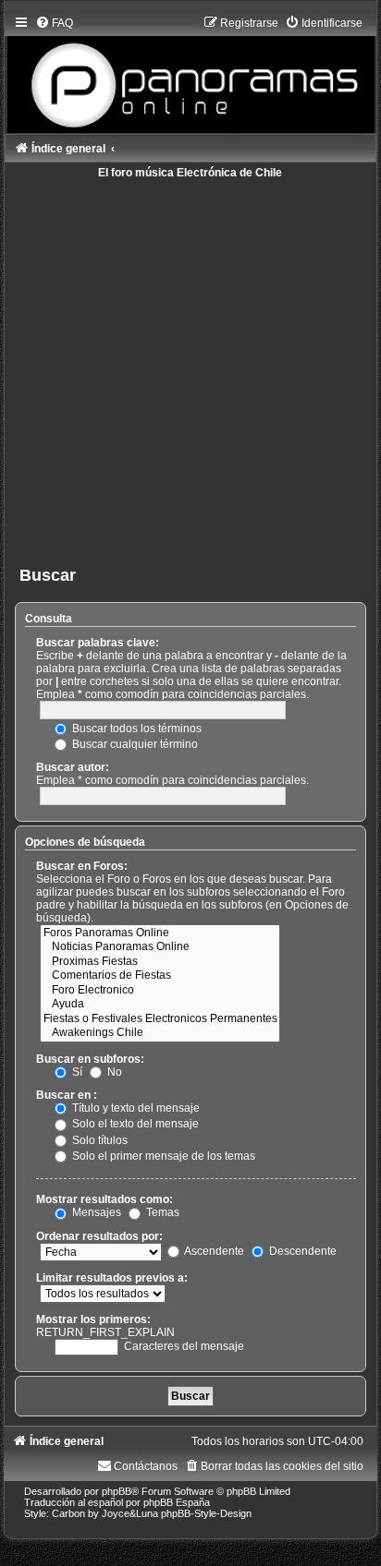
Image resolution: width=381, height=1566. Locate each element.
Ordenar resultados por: (99, 1236)
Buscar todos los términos (135, 728)
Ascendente (213, 1251)
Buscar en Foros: (82, 866)
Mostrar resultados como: (104, 1199)
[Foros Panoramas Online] (160, 933)
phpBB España (176, 1502)
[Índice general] (191, 69)
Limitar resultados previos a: (112, 1277)
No (113, 1072)
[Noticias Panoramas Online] (160, 947)
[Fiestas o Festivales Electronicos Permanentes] (160, 1019)
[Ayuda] (160, 1004)
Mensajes (95, 1212)
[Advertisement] (190, 368)
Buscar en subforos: (90, 1059)
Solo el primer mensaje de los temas (162, 1156)
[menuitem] (54, 23)
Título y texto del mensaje (134, 1108)
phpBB (116, 1491)
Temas (161, 1212)
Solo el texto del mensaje (134, 1123)
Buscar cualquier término (133, 744)
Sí (75, 1072)
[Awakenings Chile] (160, 1033)
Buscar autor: (72, 767)
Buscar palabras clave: (97, 642)
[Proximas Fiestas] (160, 962)
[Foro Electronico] (160, 990)
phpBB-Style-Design (206, 1513)
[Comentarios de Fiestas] (160, 976)
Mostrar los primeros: (93, 1319)
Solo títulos (98, 1140)
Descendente (301, 1251)
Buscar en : (66, 1095)
